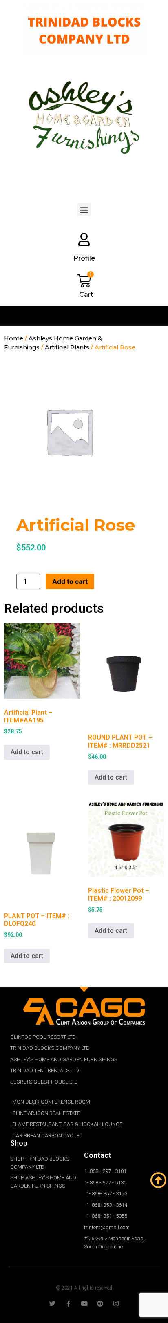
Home (13, 338)
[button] (84, 209)
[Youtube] (84, 1304)
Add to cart (70, 581)
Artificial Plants (67, 347)
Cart (86, 294)
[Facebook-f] (68, 1304)
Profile (84, 258)
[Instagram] (116, 1304)
